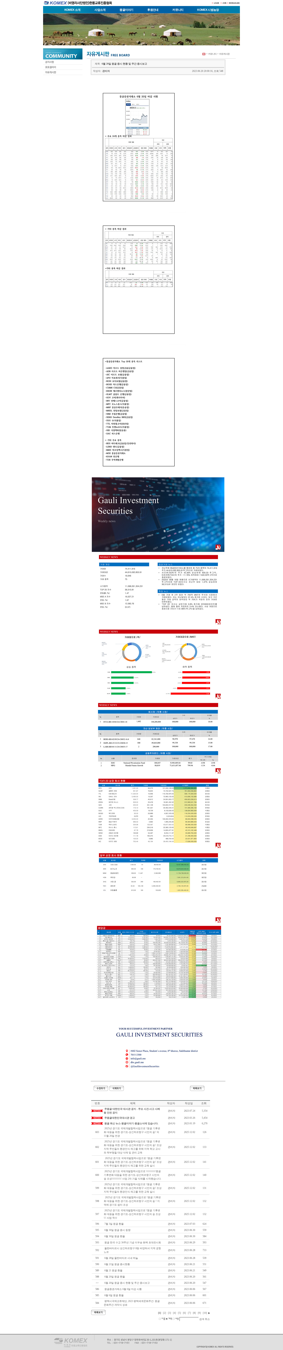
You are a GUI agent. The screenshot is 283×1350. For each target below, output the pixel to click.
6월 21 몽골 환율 (113, 1270)
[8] (194, 1312)
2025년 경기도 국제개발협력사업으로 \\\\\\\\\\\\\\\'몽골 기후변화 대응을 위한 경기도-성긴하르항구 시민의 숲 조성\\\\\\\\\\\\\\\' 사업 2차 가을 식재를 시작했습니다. (132, 1175)
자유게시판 (224, 54)
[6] (184, 1312)
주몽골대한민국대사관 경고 (119, 1117)
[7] (189, 1312)
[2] (164, 1312)
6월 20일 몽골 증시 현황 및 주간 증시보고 (127, 1282)
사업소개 (99, 9)
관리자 (106, 71)
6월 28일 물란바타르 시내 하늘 (121, 1258)
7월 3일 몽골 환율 (114, 1223)
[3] (169, 1312)
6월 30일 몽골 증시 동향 (117, 1230)
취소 (207, 1319)
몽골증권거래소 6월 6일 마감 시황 (123, 1289)
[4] (174, 1312)
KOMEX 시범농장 (208, 9)
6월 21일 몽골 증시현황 (117, 1264)
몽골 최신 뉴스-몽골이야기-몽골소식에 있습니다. (131, 1123)
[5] (179, 1312)
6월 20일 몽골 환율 (114, 1276)
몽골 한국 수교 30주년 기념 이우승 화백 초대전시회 (132, 1242)
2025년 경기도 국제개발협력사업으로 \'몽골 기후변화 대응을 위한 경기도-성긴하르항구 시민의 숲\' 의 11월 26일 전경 (132, 1132)
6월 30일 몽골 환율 (114, 1236)
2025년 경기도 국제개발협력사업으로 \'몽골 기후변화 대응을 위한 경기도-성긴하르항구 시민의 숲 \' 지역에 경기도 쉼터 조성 (132, 1201)
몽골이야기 (126, 9)
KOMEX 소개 (72, 9)
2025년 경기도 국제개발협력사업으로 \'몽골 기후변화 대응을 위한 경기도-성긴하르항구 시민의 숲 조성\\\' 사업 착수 (132, 1214)
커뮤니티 (177, 9)
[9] (199, 1312)
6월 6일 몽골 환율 (114, 1295)
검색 (201, 1319)
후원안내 (152, 9)
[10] (205, 1312)
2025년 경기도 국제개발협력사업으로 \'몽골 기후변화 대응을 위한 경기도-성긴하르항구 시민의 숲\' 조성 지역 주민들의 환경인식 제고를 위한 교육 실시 (133, 1162)
